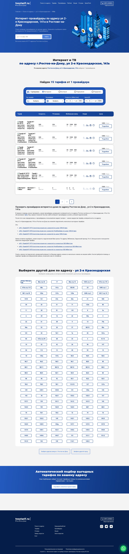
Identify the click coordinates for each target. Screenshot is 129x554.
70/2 (56, 413)
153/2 (41, 418)
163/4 (72, 407)
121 (41, 299)
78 (41, 396)
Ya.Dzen (111, 526)
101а (103, 333)
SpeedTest (88, 3)
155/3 (87, 396)
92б (103, 299)
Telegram (106, 526)
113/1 (72, 441)
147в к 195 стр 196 (26, 281)
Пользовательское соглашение (54, 549)
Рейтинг (69, 3)
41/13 (103, 339)
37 (72, 327)
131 (72, 390)
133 (103, 390)
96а (26, 327)
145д (57, 424)
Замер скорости (39, 533)
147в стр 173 (103, 282)
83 (26, 339)
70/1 (41, 413)
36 (26, 350)
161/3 (87, 401)
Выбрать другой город (81, 451)
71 (72, 304)
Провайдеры (62, 3)
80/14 (87, 367)
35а (72, 299)
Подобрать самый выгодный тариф (65, 486)
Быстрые (64, 92)
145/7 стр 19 (103, 293)
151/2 (103, 435)
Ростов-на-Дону (21, 5)
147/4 (26, 430)
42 (57, 344)
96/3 (56, 361)
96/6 (102, 356)
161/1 (57, 401)
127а (103, 384)
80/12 (57, 367)
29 (87, 287)
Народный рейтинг (60, 526)
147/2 (87, 424)
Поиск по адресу (45, 3)
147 (103, 344)
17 (57, 282)
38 (57, 322)
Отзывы (81, 3)
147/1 (72, 424)
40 (72, 350)
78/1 (56, 384)
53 (41, 327)
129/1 (41, 390)
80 (103, 361)
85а (103, 327)
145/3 (103, 418)
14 (103, 350)
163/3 (57, 407)
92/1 (72, 378)
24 (72, 316)
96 (87, 344)
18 (26, 356)
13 (87, 322)
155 (41, 407)
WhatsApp (101, 526)
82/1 (56, 373)
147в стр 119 (26, 287)
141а (56, 287)
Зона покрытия (59, 533)
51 (57, 304)
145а (41, 356)
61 (41, 322)
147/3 (103, 424)
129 (26, 390)
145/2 (87, 441)
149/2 (72, 430)
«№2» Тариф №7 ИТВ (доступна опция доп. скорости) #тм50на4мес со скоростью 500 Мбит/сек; (50, 246)
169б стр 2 (87, 293)
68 (57, 339)
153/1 (57, 430)
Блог (36, 536)
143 (26, 396)
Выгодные (47, 92)
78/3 (41, 384)
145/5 (41, 424)
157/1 (26, 401)
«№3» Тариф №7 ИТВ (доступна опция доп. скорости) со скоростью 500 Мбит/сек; (45, 249)
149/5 (26, 435)
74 (87, 413)
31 (87, 299)
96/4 (72, 356)
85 (103, 304)
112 (41, 350)
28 (41, 310)
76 (103, 413)
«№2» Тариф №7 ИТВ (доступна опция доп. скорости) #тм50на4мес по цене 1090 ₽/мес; (48, 231)
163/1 (57, 396)
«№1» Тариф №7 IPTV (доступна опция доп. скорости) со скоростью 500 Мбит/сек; (46, 243)
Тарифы (54, 3)
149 (57, 418)
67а (57, 299)
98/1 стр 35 (26, 293)
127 (87, 384)
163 (103, 401)
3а (103, 310)
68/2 (102, 407)
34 (41, 333)
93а (87, 316)
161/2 (72, 401)
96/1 (72, 361)
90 (41, 378)
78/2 (26, 384)
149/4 (103, 430)
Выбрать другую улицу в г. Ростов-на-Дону (54, 451)
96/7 (26, 361)
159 (41, 401)
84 (103, 373)
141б (26, 299)
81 (57, 310)
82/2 (87, 373)
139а (72, 293)
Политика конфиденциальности (75, 549)
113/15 (72, 384)
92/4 (72, 373)
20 (57, 327)
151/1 (87, 435)
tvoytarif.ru (22, 3)
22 (26, 322)
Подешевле (80, 92)
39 (41, 316)
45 (87, 333)
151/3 (26, 441)
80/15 (87, 327)
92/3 (102, 378)
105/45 (72, 287)
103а (41, 293)
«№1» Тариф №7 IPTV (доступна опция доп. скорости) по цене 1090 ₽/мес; (43, 228)
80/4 (41, 373)
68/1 (87, 407)
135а (87, 390)
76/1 (56, 333)
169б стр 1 (102, 287)
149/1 (41, 430)
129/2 (57, 390)
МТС (26, 215)
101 (26, 333)
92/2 (87, 378)
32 (41, 344)
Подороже (97, 92)
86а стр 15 (72, 282)
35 (87, 350)
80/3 (26, 373)
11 (26, 310)
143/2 (87, 418)
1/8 (72, 310)
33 (72, 339)
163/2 (26, 407)
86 (26, 378)
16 (57, 316)
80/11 (41, 367)
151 (72, 435)
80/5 (87, 361)
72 (72, 413)
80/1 (26, 367)
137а (56, 293)
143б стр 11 (88, 282)
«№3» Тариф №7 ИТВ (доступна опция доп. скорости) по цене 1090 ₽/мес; (43, 234)
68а (41, 287)
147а (56, 356)
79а (103, 322)
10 (26, 344)
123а (87, 304)
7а (72, 333)
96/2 (41, 361)
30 (26, 304)
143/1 (72, 418)
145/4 (26, 424)
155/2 (72, 396)
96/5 (87, 356)
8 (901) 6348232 (108, 3)
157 (103, 396)
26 (72, 344)
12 (57, 350)
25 (41, 304)
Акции (75, 3)
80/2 (102, 367)
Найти (47, 37)
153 (41, 441)
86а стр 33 (41, 282)
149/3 (87, 430)
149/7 (57, 435)
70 (26, 413)
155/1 (26, 418)
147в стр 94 (41, 339)
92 (57, 378)
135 (57, 441)
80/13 (72, 367)
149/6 (41, 435)
